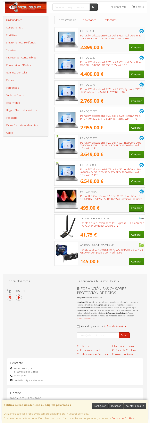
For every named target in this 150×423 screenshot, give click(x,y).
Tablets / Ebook (15, 95)
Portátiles (11, 35)
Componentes (14, 27)
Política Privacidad (88, 350)
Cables (10, 80)
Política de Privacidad (86, 318)
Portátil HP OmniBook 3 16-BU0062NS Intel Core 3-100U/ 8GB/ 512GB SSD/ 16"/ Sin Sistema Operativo (111, 197)
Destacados (109, 20)
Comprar (136, 47)
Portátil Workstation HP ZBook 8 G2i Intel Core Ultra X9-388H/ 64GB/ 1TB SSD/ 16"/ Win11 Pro (111, 63)
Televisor (11, 50)
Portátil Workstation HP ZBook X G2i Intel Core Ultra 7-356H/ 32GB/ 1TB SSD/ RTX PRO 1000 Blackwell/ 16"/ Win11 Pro (110, 145)
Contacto (83, 346)
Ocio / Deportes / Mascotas (22, 125)
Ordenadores (14, 20)
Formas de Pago (122, 354)
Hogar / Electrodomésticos (21, 110)
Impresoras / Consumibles (21, 57)
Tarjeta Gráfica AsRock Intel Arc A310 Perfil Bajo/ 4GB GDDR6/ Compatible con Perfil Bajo (111, 251)
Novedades (89, 20)
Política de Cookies (123, 418)
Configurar (100, 406)
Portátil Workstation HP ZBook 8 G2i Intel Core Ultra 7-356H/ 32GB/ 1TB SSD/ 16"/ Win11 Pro (111, 37)
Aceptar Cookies (135, 406)
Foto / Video (13, 102)
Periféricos (12, 87)
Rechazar (116, 406)
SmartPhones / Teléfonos (21, 42)
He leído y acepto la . (104, 326)
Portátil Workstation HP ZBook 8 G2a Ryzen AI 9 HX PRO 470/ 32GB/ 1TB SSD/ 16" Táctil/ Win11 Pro (110, 117)
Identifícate (120, 7)
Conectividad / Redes (18, 65)
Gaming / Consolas (16, 72)
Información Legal (123, 346)
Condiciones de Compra (92, 354)
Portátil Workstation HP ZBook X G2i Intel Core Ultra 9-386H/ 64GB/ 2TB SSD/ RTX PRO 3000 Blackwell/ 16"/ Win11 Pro (110, 172)
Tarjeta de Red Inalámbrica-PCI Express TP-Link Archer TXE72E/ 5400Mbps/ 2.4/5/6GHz (112, 224)
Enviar (124, 335)
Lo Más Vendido (66, 20)
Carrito (140, 7)
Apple (9, 132)
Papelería (11, 117)
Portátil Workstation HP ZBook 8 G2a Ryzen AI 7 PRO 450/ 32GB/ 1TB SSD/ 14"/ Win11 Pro (111, 90)
